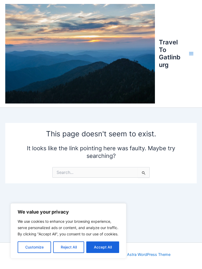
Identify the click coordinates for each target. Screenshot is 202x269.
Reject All (69, 247)
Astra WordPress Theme (148, 254)
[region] (68, 230)
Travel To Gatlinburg (169, 53)
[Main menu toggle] (191, 53)
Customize (34, 247)
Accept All (103, 247)
